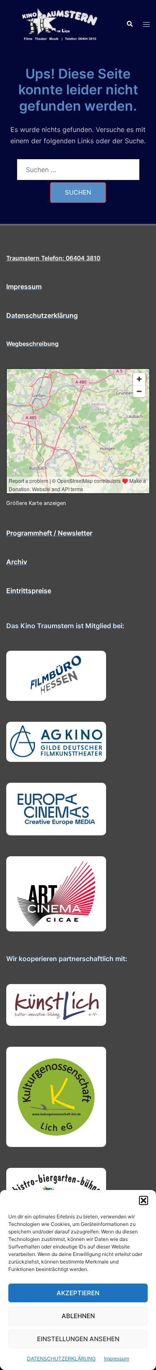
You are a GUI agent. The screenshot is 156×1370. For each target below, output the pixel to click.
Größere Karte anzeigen (36, 503)
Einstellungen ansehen (78, 1339)
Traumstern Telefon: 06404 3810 (53, 257)
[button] (143, 1200)
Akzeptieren (78, 1293)
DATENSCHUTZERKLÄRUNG (61, 1358)
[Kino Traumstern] (60, 23)
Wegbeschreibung (32, 343)
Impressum (116, 1358)
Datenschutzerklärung (42, 315)
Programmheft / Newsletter (49, 533)
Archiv (16, 562)
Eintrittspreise (28, 590)
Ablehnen (78, 1316)
